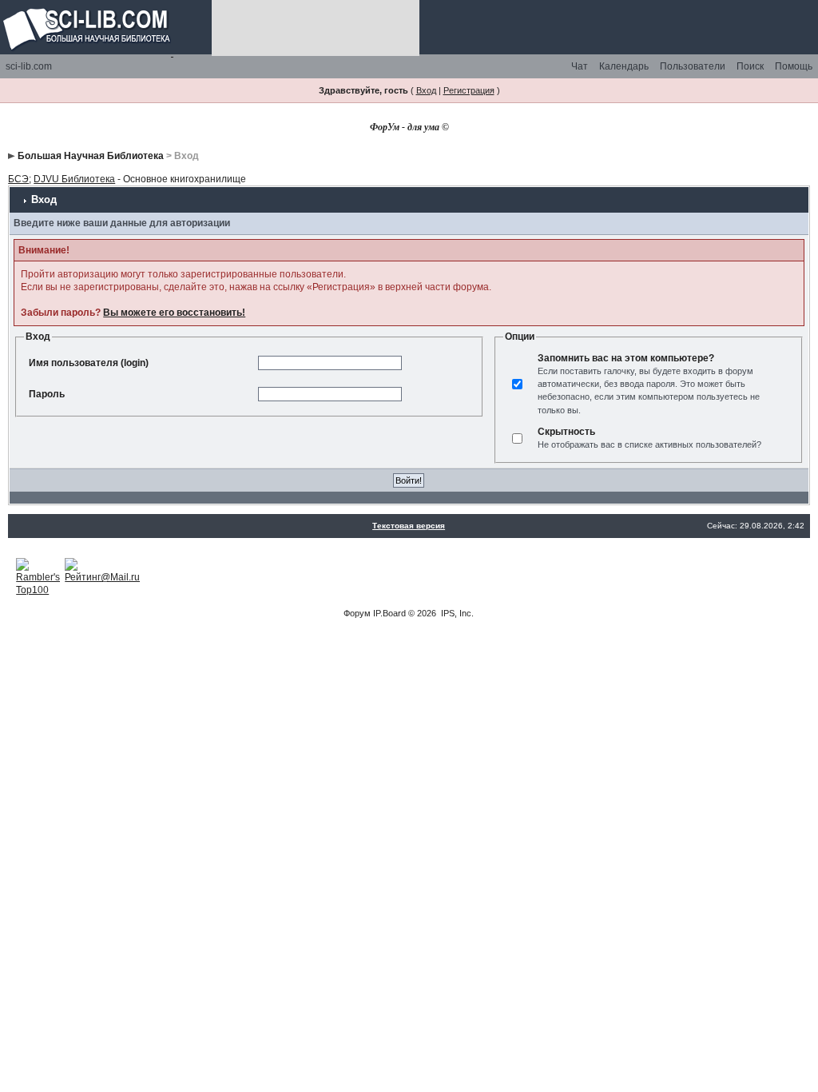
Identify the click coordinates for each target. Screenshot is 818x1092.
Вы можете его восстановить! (174, 312)
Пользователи (692, 66)
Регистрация (468, 90)
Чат (579, 66)
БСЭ (18, 179)
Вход (426, 90)
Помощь (793, 66)
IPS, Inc (456, 613)
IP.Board (389, 613)
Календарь (624, 66)
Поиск (750, 66)
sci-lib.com (29, 66)
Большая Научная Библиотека (91, 155)
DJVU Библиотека (74, 179)
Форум (357, 613)
